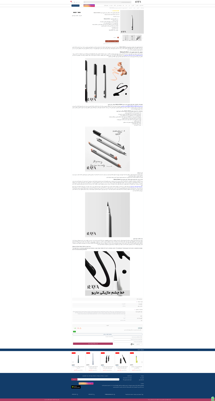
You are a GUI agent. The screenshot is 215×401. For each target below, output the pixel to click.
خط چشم (130, 8)
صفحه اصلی (141, 5)
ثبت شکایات (129, 375)
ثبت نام (74, 379)
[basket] (71, 2)
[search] (84, 2)
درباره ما (142, 375)
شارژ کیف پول (141, 379)
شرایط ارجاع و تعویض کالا (127, 379)
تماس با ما (111, 5)
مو (129, 5)
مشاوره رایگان (106, 5)
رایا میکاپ (142, 8)
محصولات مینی (119, 5)
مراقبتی (137, 5)
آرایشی (133, 5)
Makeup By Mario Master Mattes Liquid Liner (81, 246)
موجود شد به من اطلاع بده (111, 41)
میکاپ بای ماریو (75, 15)
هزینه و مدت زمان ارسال (127, 377)
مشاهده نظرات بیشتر (107, 334)
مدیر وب (45, 399)
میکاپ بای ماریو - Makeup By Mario (110, 18)
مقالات (115, 5)
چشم (134, 8)
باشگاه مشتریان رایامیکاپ (75, 5)
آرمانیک (53, 399)
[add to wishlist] (111, 11)
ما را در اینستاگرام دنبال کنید (89, 5)
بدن (126, 5)
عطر (123, 5)
